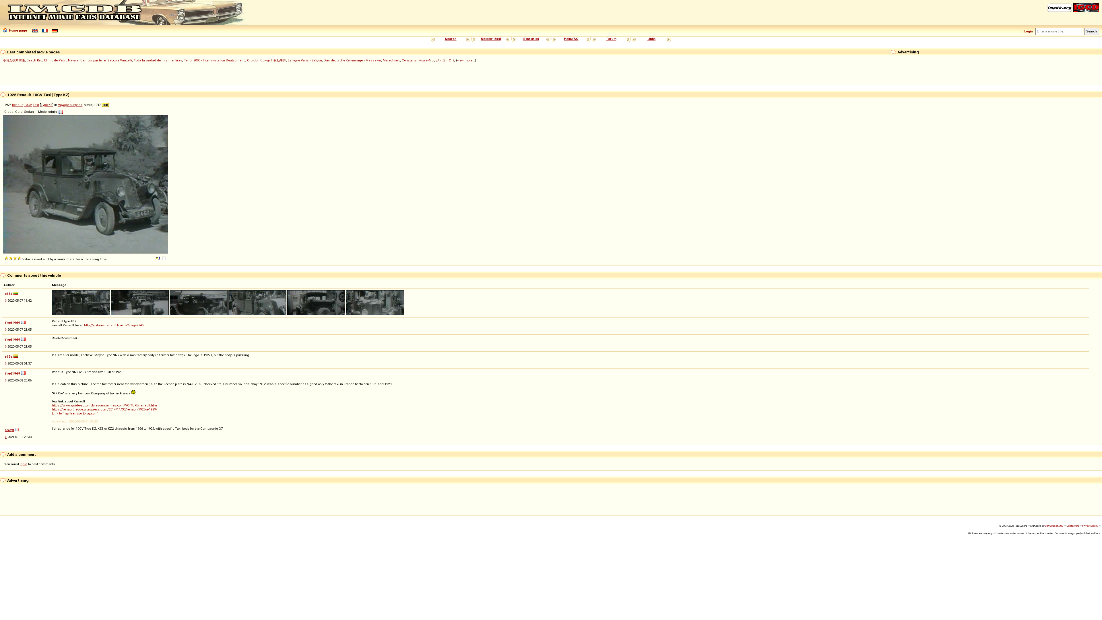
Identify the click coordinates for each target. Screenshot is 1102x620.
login (23, 464)
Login (1028, 31)
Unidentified (491, 39)
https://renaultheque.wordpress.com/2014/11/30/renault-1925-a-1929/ (104, 409)
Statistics (531, 39)
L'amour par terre (93, 60)
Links (651, 39)
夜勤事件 (279, 60)
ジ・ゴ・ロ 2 (445, 60)
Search (451, 39)
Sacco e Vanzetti (119, 60)
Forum (611, 39)
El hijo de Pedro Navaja (61, 60)
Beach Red (34, 60)
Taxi (36, 105)
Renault (17, 105)
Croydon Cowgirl (259, 60)
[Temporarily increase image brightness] (158, 258)
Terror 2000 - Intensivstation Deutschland (214, 60)
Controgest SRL (1054, 525)
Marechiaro (391, 60)
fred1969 (12, 323)
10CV (28, 105)
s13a (9, 294)
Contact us (1072, 525)
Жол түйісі (426, 60)
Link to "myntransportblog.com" (75, 413)
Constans (409, 60)
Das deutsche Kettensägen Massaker (352, 60)
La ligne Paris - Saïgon (305, 60)
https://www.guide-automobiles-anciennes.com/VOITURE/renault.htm (104, 405)
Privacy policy (1090, 525)
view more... (466, 60)
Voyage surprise (70, 105)
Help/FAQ (571, 39)
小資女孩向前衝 (14, 60)
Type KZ (47, 105)
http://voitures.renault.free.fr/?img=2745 (113, 325)
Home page (18, 30)
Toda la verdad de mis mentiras (158, 60)
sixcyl (9, 430)
